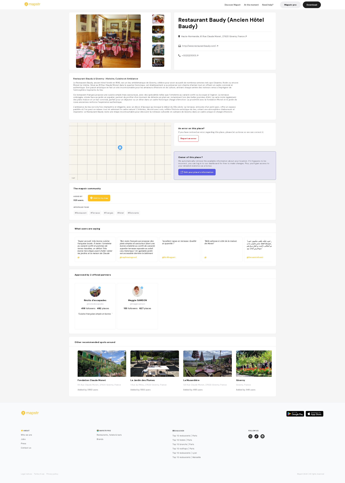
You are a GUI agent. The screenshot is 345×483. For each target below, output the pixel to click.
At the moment (251, 5)
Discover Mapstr (233, 5)
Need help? (267, 5)
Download (312, 4)
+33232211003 (189, 55)
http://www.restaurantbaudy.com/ (199, 46)
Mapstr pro (290, 4)
